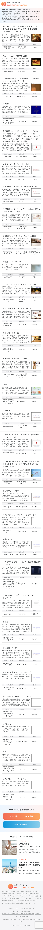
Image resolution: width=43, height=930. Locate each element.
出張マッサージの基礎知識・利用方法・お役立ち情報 (18, 914)
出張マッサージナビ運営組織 (21, 911)
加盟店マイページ (21, 824)
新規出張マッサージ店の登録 (21, 816)
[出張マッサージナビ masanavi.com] (21, 886)
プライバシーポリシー (21, 916)
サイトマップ (30, 908)
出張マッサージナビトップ (17, 908)
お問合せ (38, 914)
